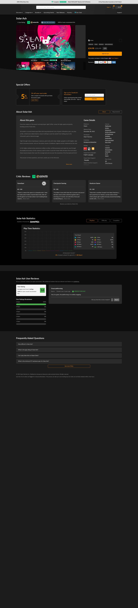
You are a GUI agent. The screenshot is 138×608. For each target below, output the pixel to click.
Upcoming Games (49, 12)
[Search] (84, 7)
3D (106, 161)
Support (119, 12)
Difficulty (104, 220)
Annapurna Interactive (90, 142)
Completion (116, 220)
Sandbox (107, 136)
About (104, 111)
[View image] (23, 66)
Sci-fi (106, 153)
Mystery (69, 12)
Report (116, 299)
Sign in (109, 7)
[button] (22, 2)
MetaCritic (75, 204)
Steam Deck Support (89, 158)
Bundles (37, 12)
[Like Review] (112, 299)
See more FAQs (69, 366)
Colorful (107, 147)
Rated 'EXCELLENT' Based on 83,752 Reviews (79, 2)
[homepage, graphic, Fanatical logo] (25, 7)
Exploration (108, 138)
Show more (69, 164)
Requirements (116, 111)
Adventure (101, 44)
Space (106, 156)
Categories (28, 12)
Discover (18, 12)
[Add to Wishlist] (120, 40)
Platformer (91, 44)
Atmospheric (108, 149)
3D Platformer (109, 134)
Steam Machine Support (90, 162)
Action (96, 44)
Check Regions (114, 58)
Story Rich (108, 142)
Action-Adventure (109, 44)
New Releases (61, 12)
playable (86, 160)
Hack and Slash (109, 140)
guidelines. (76, 281)
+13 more (90, 154)
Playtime (92, 220)
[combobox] (70, 7)
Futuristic (107, 151)
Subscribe (94, 98)
